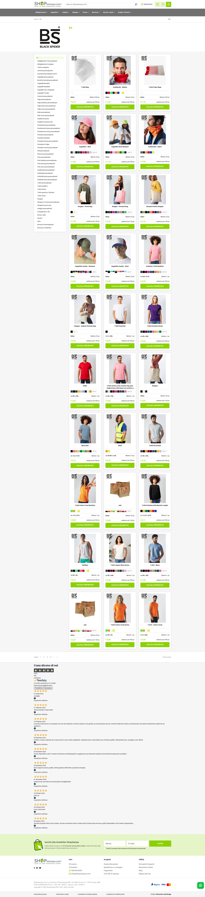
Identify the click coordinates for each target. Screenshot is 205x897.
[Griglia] (169, 19)
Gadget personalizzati (44, 208)
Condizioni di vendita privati (115, 894)
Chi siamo (73, 864)
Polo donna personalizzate (46, 163)
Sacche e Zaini (108, 12)
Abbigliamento (40, 12)
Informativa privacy (40, 894)
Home (36, 19)
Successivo (48, 688)
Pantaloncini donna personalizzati (48, 128)
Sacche (39, 218)
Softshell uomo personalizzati (47, 179)
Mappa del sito (145, 874)
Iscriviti (160, 843)
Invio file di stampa (111, 874)
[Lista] (170, 19)
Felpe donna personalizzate (46, 106)
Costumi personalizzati (45, 96)
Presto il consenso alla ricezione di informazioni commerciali (125, 848)
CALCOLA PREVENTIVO (85, 107)
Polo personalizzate (43, 157)
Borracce (95, 12)
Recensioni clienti (146, 867)
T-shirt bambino (42, 186)
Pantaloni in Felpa (43, 144)
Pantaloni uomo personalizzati (47, 147)
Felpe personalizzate (44, 99)
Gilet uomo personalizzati (45, 115)
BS (41, 19)
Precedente (38, 688)
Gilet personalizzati (43, 112)
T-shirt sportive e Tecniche (45, 192)
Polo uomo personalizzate (46, 167)
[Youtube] (40, 868)
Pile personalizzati (43, 151)
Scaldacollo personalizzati (46, 170)
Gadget (65, 12)
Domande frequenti (146, 864)
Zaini (39, 221)
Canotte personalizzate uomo (47, 74)
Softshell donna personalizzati (47, 176)
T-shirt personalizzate (44, 183)
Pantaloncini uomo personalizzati (48, 131)
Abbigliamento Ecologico (45, 64)
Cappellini (54, 12)
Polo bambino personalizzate (47, 160)
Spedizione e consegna (113, 867)
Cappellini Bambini (43, 83)
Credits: (161, 894)
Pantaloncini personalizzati (46, 125)
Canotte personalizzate (45, 70)
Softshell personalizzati (45, 173)
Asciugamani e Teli (43, 212)
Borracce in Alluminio (44, 228)
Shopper (75, 12)
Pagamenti (108, 870)
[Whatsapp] (200, 886)
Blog (141, 870)
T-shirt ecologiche (43, 67)
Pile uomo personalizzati (45, 154)
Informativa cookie (62, 894)
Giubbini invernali (43, 119)
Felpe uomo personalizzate (46, 109)
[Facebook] (34, 868)
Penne (85, 12)
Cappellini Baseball (43, 86)
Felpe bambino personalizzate (47, 103)
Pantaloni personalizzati (45, 135)
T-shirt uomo (41, 196)
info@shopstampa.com (81, 874)
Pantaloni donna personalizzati (47, 141)
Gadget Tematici (124, 12)
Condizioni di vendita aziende (87, 894)
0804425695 (148, 4)
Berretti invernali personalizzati (47, 80)
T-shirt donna (41, 189)
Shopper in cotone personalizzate (48, 202)
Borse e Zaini (41, 215)
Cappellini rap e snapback (45, 90)
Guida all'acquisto (111, 864)
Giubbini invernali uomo (45, 122)
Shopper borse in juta (44, 205)
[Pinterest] (37, 868)
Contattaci (73, 867)
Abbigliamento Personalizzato (47, 61)
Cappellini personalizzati (45, 77)
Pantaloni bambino (43, 138)
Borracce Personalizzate (45, 224)
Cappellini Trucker (43, 93)
